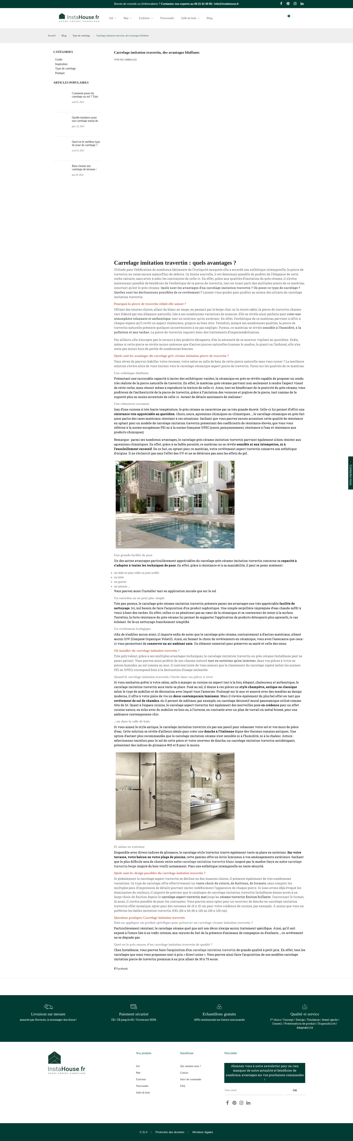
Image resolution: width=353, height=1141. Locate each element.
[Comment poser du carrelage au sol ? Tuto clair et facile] (61, 99)
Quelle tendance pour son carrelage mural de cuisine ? (85, 121)
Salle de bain (143, 1092)
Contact (184, 1072)
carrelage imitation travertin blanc (208, 861)
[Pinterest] (288, 4)
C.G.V (143, 1132)
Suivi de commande (190, 1079)
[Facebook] (281, 4)
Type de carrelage (125, 59)
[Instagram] (295, 4)
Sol (138, 1066)
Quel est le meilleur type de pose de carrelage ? (86, 143)
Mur (138, 1072)
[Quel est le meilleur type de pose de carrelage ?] (61, 148)
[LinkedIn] (302, 4)
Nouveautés (142, 1086)
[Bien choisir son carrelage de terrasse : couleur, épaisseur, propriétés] (61, 172)
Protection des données (170, 1132)
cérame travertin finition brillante (245, 897)
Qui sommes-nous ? (190, 1066)
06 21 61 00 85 (203, 3)
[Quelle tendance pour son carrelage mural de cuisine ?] (61, 123)
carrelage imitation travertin (214, 950)
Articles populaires (71, 82)
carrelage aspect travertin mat (184, 897)
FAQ (182, 1086)
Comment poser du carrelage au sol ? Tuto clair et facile (85, 96)
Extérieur (141, 1079)
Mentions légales (202, 1132)
